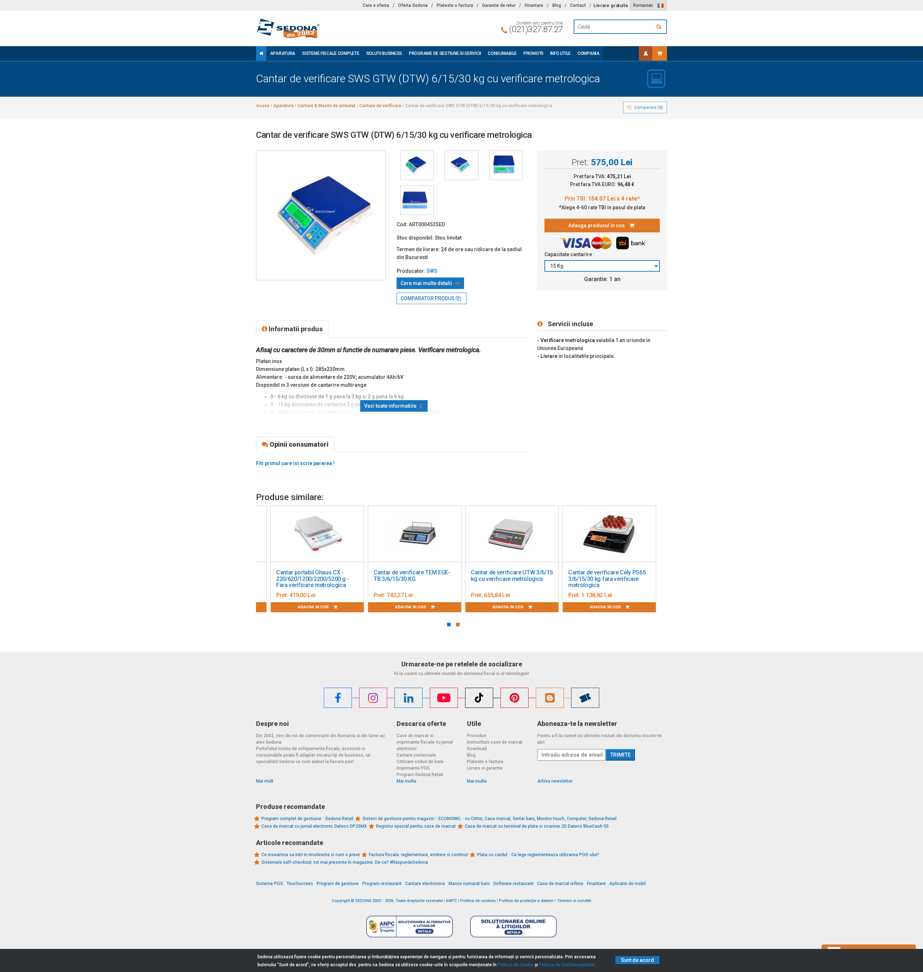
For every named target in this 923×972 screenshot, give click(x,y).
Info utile (560, 53)
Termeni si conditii (574, 900)
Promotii (533, 53)
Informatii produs (295, 329)
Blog (556, 5)
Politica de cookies (478, 900)
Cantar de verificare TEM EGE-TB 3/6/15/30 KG (412, 575)
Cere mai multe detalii (427, 283)
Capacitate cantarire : (570, 254)
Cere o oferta (376, 5)
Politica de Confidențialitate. (567, 964)
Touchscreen (300, 883)
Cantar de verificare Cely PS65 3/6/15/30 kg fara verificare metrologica (606, 578)
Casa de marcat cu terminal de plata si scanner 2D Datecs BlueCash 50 (537, 826)
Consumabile (502, 53)
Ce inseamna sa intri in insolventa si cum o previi (310, 854)
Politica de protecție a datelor (526, 900)
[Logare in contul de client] (646, 53)
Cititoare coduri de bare (420, 761)
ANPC (451, 900)
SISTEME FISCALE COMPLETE (330, 53)
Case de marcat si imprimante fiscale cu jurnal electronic (425, 742)
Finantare (534, 5)
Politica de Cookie (516, 964)
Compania (589, 53)
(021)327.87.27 (536, 29)
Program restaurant (382, 883)
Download (477, 748)
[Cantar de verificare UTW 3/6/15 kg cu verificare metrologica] (511, 534)
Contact (578, 5)
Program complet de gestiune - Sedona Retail (307, 818)
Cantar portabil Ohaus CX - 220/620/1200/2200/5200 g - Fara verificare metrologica (312, 578)
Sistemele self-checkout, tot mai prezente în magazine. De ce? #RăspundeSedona (344, 862)
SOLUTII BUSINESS (384, 53)
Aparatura (282, 53)
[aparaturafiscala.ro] (321, 28)
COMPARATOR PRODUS (428, 298)
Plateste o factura (455, 5)
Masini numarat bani (469, 883)
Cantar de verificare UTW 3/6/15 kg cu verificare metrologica (512, 575)
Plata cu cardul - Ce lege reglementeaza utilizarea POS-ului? (538, 854)
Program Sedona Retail (420, 774)
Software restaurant (513, 883)
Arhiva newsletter (555, 781)
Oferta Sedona (413, 5)
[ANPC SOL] (513, 926)
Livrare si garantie (485, 768)
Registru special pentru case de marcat (416, 826)
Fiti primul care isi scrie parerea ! (295, 463)
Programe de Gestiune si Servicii (445, 53)
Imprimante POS (413, 768)
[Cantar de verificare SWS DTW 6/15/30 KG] (417, 165)
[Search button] (659, 26)
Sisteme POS (269, 883)
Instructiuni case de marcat (494, 742)
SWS (432, 271)
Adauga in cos (314, 607)
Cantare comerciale (416, 755)
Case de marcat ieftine (560, 883)
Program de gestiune (338, 883)
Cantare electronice (425, 883)
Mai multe (406, 781)
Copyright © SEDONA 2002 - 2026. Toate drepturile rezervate (387, 900)
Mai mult (264, 781)
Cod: (402, 224)
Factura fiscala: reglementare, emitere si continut (418, 854)
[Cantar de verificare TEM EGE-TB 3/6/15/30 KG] (414, 534)
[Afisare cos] (659, 53)
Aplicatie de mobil (627, 883)
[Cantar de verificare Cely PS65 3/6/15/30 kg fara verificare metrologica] (609, 534)
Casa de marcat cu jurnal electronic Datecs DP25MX (314, 826)
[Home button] (261, 53)
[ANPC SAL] (409, 926)
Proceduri (476, 735)
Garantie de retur (499, 5)
